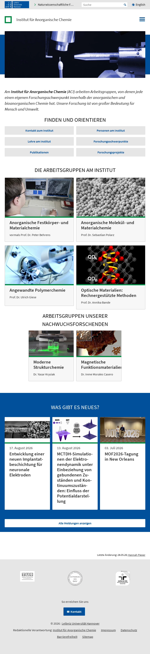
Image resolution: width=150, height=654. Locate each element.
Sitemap (87, 637)
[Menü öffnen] (142, 20)
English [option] (140, 4)
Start (125, 4)
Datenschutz (129, 630)
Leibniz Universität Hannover (81, 623)
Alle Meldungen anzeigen (75, 523)
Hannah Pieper (136, 555)
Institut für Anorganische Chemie (43, 19)
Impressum (108, 630)
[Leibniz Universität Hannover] (17, 4)
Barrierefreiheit (67, 637)
